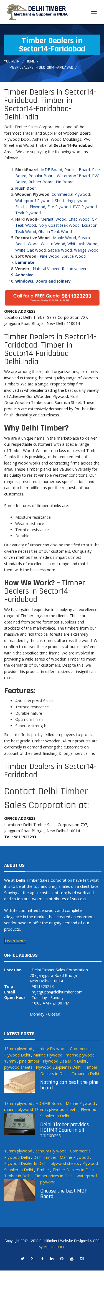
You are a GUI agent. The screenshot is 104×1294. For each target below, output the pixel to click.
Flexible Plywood (30, 206)
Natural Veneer (46, 268)
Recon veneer (74, 268)
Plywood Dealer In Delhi (64, 1061)
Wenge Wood (86, 250)
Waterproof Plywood (34, 200)
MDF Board (51, 169)
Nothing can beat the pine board (69, 1085)
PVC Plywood (85, 206)
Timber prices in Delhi (54, 1175)
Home (30, 61)
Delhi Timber (44, 1157)
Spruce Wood (74, 256)
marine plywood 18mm (25, 1109)
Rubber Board (41, 181)
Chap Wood (79, 219)
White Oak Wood (30, 250)
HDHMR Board (48, 1103)
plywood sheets (18, 1067)
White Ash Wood (82, 243)
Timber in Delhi (85, 1073)
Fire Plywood (59, 206)
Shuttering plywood (72, 200)
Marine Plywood (47, 1055)
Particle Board (77, 169)
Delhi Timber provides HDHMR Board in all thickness (64, 1130)
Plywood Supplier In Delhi (58, 1067)
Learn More (15, 940)
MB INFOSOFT (54, 1247)
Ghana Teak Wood (55, 231)
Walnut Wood (53, 243)
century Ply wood (51, 1048)
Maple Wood (64, 237)
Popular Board (42, 175)
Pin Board (64, 181)
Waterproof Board (73, 175)
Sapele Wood (60, 250)
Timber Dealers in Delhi (73, 1169)
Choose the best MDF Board (63, 1193)
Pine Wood (49, 256)
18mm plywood (18, 1048)
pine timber (29, 1061)
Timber (42, 1169)
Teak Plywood (28, 212)
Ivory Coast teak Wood (59, 225)
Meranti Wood (53, 219)
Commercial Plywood (71, 194)
